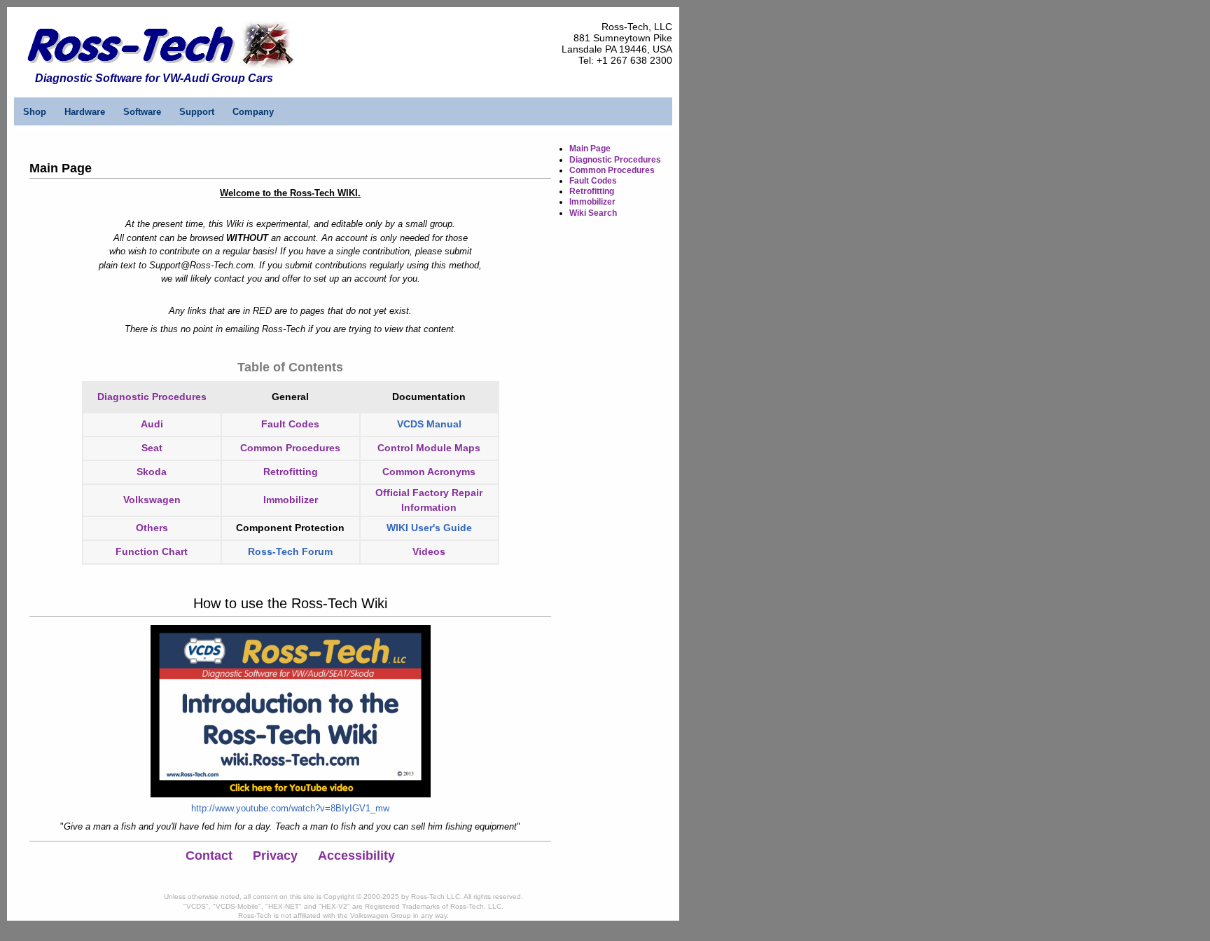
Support (196, 112)
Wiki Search (593, 213)
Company (253, 112)
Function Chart (152, 551)
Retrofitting (290, 471)
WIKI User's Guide (429, 527)
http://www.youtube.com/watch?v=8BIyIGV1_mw (290, 808)
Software (142, 112)
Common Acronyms (428, 471)
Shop (34, 112)
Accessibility (356, 856)
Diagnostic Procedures (152, 396)
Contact (209, 856)
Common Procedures (290, 447)
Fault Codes (593, 181)
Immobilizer (290, 499)
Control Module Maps (428, 447)
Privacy (275, 856)
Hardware (84, 112)
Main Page (590, 148)
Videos (428, 551)
